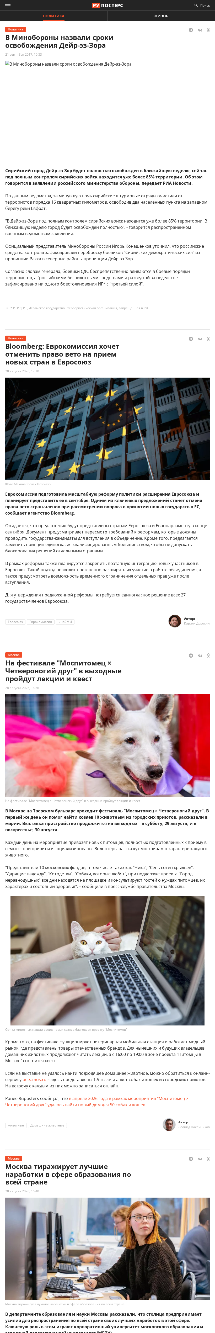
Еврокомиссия (40, 622)
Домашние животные (47, 1125)
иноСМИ (65, 622)
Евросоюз (15, 622)
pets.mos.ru (34, 1079)
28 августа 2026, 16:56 (22, 688)
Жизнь (161, 15)
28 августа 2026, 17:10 (22, 371)
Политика (53, 15)
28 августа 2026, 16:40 (22, 1191)
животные (16, 1125)
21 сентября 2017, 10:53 (23, 54)
